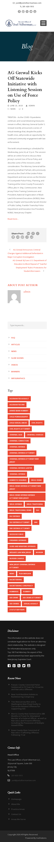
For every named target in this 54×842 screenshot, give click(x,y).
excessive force (16, 534)
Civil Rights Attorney (20, 429)
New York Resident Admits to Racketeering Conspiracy (24, 695)
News (13, 109)
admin (32, 105)
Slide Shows (17, 358)
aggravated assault (19, 398)
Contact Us (16, 814)
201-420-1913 (28, 6)
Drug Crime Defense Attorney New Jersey (25, 487)
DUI (37, 510)
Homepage (16, 799)
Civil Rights (37, 423)
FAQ (13, 337)
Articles (15, 344)
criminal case (16, 435)
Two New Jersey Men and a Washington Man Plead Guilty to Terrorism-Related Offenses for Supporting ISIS (26, 705)
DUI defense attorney (19, 522)
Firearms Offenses (18, 540)
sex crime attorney (32, 597)
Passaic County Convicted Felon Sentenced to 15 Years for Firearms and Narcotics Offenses (27, 687)
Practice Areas (18, 809)
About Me (15, 804)
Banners (15, 371)
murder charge (17, 558)
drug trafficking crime (20, 510)
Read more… (13, 219)
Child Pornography (19, 417)
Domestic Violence (18, 480)
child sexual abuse (18, 423)
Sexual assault (31, 604)
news (12, 573)
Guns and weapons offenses (23, 546)
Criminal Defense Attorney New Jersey (24, 460)
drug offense (16, 504)
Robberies (14, 591)
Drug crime (36, 480)
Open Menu (43, 23)
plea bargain (25, 573)
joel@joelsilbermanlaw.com (28, 3)
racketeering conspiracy (21, 586)
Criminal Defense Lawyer (21, 468)
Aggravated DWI (17, 405)
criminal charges (35, 435)
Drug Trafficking (35, 504)
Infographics (18, 378)
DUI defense (15, 516)
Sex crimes (14, 604)
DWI (35, 522)
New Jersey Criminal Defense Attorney (22, 566)
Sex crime (14, 597)
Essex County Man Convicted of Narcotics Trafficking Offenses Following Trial (25, 732)
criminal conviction (19, 441)
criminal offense (17, 474)
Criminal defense (17, 447)
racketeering (16, 579)
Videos (14, 364)
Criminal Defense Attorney (22, 453)
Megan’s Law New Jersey (20, 552)
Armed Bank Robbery (19, 411)
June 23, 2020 (16, 105)
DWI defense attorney (20, 528)
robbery (27, 591)
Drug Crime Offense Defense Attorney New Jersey (22, 496)
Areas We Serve (18, 819)
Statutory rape (17, 610)
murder (39, 552)
